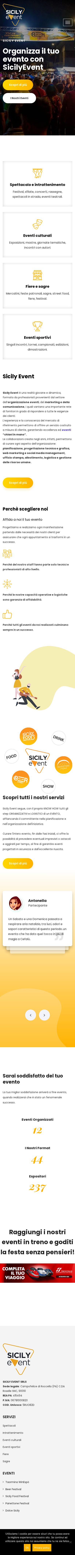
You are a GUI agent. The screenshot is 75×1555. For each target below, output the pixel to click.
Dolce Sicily (12, 1510)
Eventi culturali (37, 242)
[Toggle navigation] (67, 22)
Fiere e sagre (37, 293)
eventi (66, 430)
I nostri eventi (19, 98)
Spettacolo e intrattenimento (37, 191)
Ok (27, 1547)
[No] (70, 1542)
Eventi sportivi (37, 344)
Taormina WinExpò (17, 1482)
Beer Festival (13, 1489)
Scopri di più (18, 85)
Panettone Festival (17, 1503)
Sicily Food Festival (17, 1496)
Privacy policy (42, 1547)
